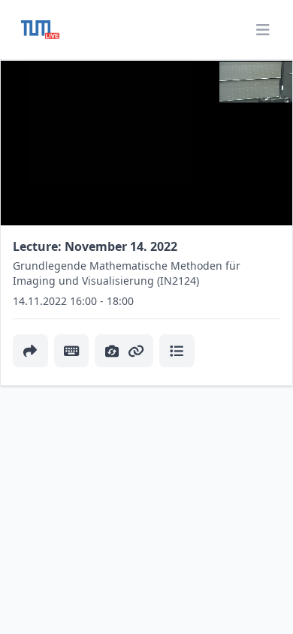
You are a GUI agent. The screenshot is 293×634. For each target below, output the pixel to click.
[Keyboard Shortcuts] (71, 350)
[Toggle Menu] (262, 30)
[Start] (40, 30)
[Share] (30, 350)
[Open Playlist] (177, 350)
